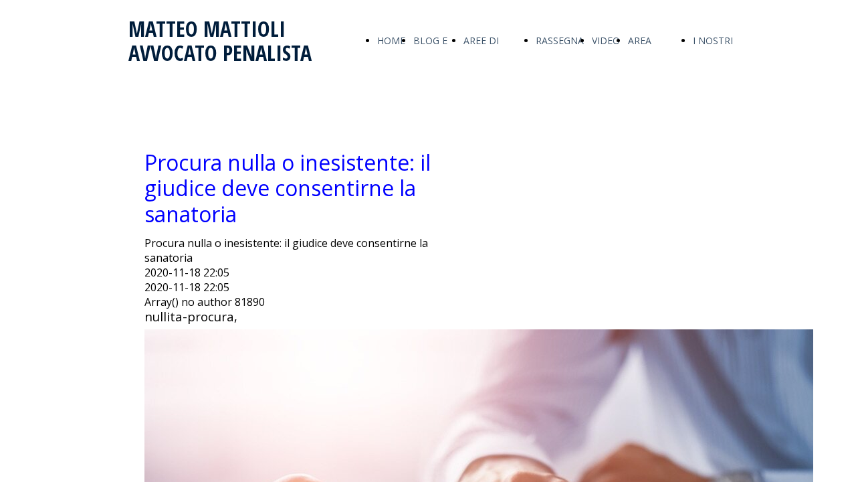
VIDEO (606, 40)
